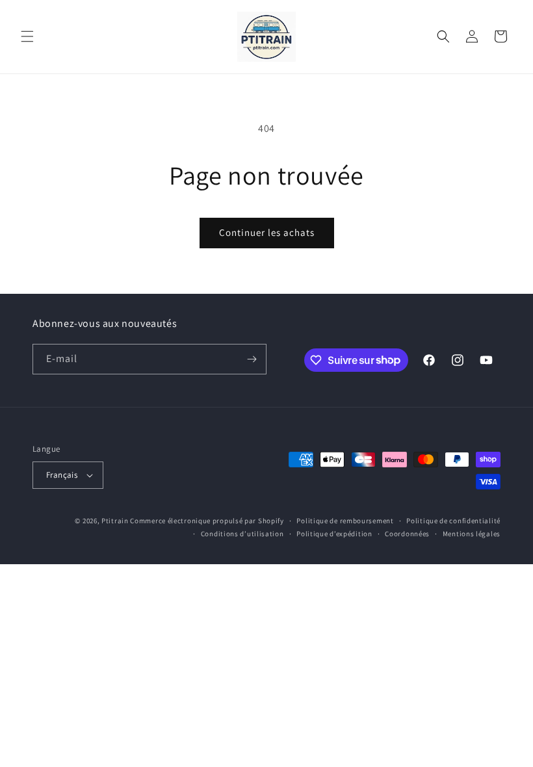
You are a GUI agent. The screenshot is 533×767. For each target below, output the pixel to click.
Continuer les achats (267, 232)
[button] (27, 36)
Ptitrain (115, 520)
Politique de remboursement (344, 520)
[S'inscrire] (251, 359)
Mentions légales (471, 533)
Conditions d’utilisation (242, 533)
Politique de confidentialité (453, 520)
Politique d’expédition (334, 533)
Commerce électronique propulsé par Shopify (206, 520)
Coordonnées (407, 533)
